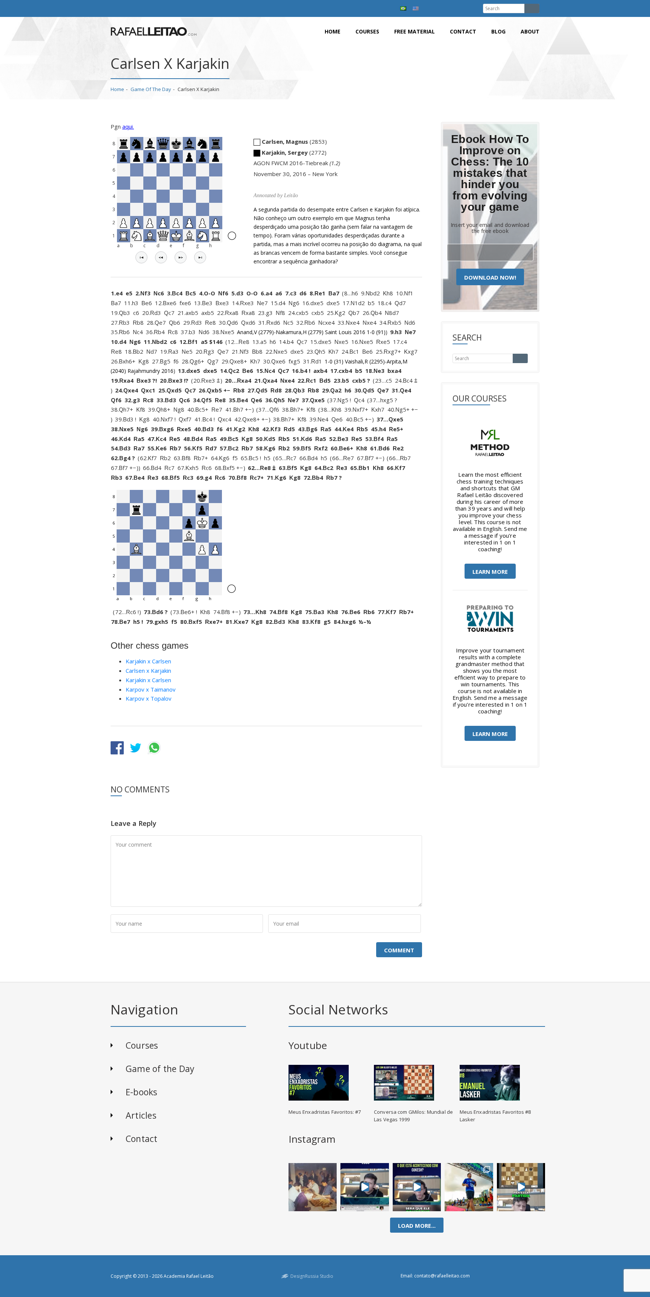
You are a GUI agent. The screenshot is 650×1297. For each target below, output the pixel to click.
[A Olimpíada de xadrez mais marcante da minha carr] (313, 1187)
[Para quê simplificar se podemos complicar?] (521, 1187)
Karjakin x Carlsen (148, 661)
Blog (498, 31)
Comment (399, 950)
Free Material (414, 31)
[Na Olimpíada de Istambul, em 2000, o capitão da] (364, 1187)
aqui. (128, 126)
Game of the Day (151, 89)
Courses (367, 31)
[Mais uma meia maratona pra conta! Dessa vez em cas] (469, 1187)
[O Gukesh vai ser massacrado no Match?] (417, 1187)
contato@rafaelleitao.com (442, 1276)
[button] (141, 257)
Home (332, 31)
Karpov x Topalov (149, 698)
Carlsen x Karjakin (148, 670)
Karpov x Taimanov (151, 689)
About (530, 31)
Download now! (490, 277)
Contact (463, 31)
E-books (142, 1092)
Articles (141, 1115)
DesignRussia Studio (311, 1276)
